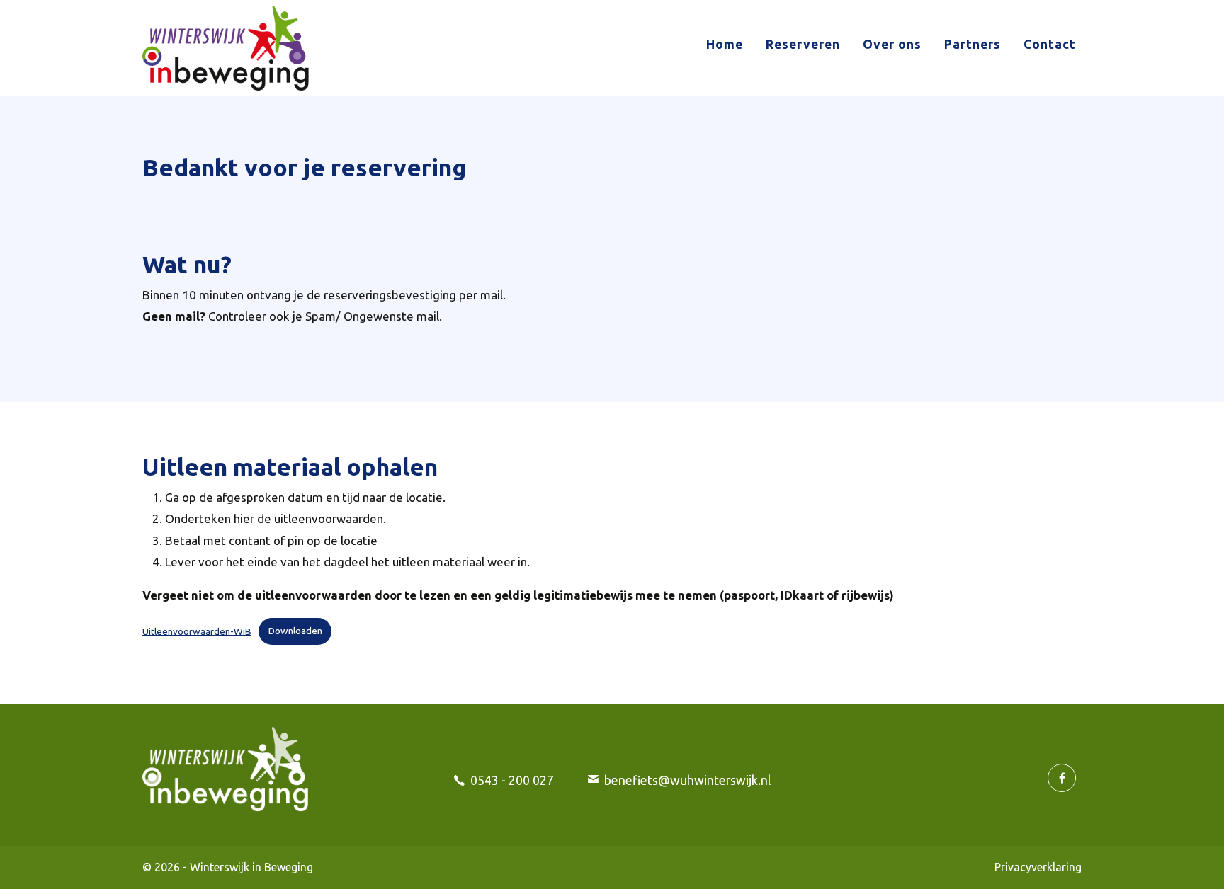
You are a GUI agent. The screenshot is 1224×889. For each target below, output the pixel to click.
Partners (972, 44)
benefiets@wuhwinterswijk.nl (687, 780)
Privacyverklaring (1038, 867)
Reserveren (803, 44)
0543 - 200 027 (512, 780)
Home (724, 44)
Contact (1050, 44)
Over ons (892, 44)
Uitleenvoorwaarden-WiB (196, 630)
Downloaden (295, 630)
